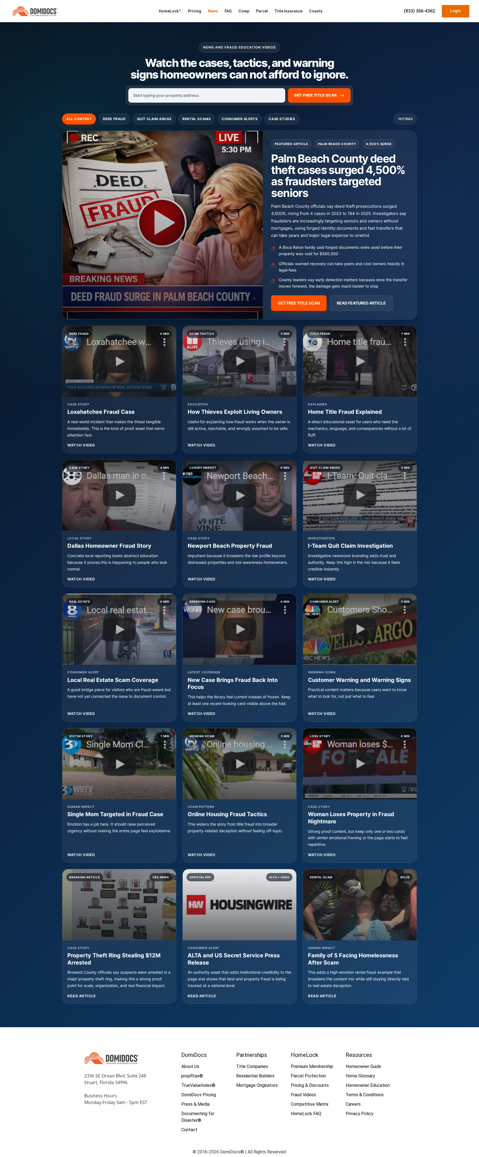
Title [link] (319, 95)
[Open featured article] (162, 225)
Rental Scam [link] (321, 877)
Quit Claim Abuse (154, 119)
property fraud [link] (257, 978)
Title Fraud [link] (320, 333)
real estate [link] (322, 985)
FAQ (228, 11)
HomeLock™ (170, 11)
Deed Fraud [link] (114, 119)
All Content (79, 119)
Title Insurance (288, 11)
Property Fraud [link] (251, 545)
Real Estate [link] (79, 601)
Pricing (194, 11)
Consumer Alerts (240, 119)
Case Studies (282, 119)
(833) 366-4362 (419, 11)
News (213, 11)
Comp (243, 11)
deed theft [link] (345, 206)
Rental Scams (196, 119)
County (315, 11)
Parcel (262, 11)
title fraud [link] (245, 824)
